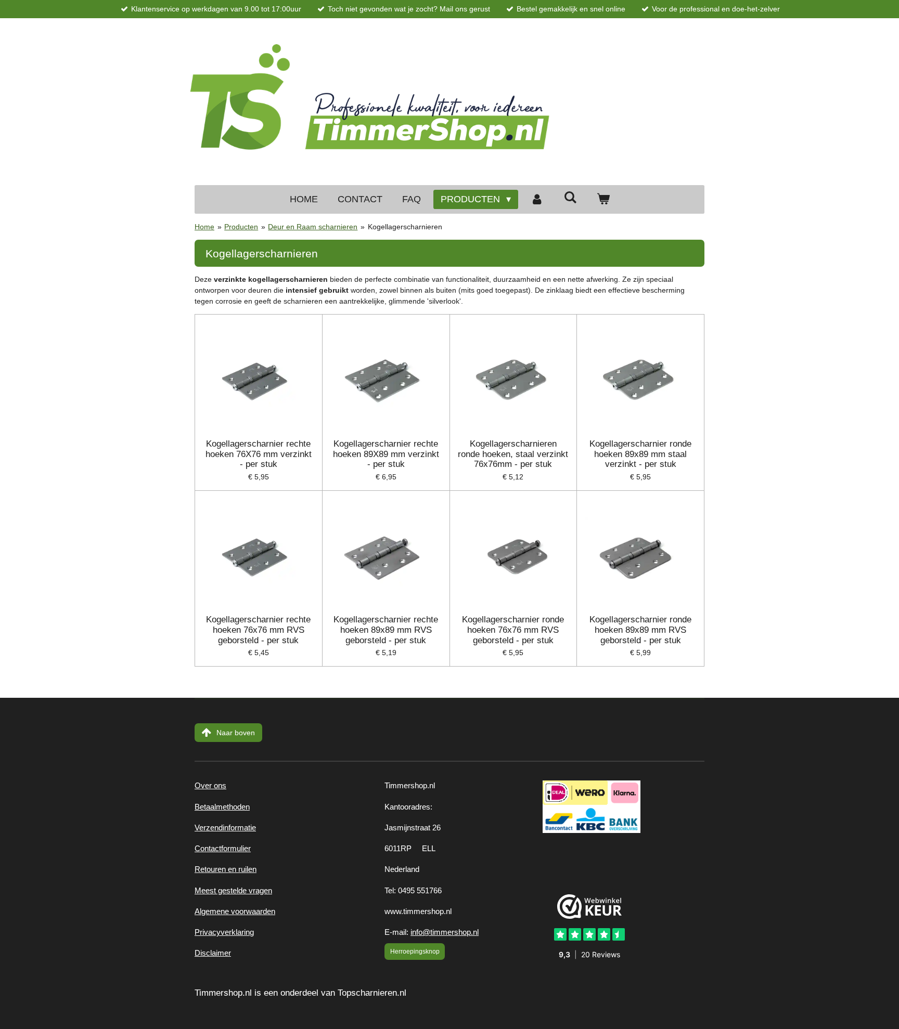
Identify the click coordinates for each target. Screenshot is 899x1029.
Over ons (210, 785)
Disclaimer (213, 952)
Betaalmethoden (222, 806)
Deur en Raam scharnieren (312, 227)
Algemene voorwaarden (235, 911)
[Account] (537, 199)
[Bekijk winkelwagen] (603, 199)
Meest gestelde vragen (233, 890)
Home (204, 227)
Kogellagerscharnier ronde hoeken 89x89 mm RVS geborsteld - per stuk (640, 630)
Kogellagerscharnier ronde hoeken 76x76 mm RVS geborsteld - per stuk (513, 630)
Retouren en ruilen (225, 869)
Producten (241, 227)
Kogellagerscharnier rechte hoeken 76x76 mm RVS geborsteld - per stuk (258, 630)
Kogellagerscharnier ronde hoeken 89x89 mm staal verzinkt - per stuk (640, 454)
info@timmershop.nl (444, 932)
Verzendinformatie (225, 827)
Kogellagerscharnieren (405, 227)
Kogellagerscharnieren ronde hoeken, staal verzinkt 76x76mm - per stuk (513, 454)
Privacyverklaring (224, 932)
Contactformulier (223, 848)
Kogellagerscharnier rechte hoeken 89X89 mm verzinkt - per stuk (386, 454)
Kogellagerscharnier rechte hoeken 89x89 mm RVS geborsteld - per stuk (385, 630)
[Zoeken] (570, 198)
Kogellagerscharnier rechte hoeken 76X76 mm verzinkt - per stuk (259, 454)
